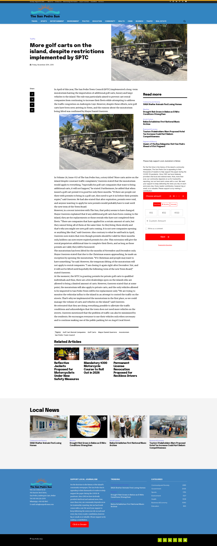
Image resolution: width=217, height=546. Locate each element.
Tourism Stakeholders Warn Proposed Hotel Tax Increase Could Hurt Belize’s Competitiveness (164, 134)
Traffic (32, 39)
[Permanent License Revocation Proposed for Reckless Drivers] (126, 353)
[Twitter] (182, 1)
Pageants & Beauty (150, 142)
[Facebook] (170, 1)
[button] (184, 21)
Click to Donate (79, 524)
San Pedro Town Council (65, 335)
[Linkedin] (176, 1)
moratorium (124, 332)
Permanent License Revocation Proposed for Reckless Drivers (125, 369)
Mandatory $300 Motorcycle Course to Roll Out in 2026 (95, 368)
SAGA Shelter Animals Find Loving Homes (162, 104)
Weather (146, 109)
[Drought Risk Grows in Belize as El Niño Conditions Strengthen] (88, 426)
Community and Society (151, 102)
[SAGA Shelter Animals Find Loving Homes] (48, 426)
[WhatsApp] (32, 110)
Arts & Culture (148, 119)
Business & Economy (150, 129)
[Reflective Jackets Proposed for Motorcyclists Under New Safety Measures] (66, 353)
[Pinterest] (179, 1)
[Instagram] (173, 1)
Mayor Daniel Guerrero (107, 332)
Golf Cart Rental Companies (74, 332)
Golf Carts (92, 332)
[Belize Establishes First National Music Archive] (128, 426)
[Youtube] (186, 1)
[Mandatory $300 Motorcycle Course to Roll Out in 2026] (96, 353)
